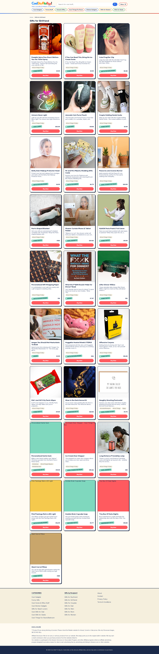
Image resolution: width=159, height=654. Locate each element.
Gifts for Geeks (118, 9)
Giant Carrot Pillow (39, 567)
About (99, 593)
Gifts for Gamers (105, 9)
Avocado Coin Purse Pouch (76, 115)
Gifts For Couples (71, 603)
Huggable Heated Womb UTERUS (78, 342)
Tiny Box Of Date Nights (108, 514)
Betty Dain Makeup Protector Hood (45, 171)
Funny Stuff (49, 9)
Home (31, 17)
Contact (100, 596)
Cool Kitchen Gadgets (39, 606)
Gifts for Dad (69, 606)
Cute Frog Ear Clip (106, 57)
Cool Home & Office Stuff (40, 603)
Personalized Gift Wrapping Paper (45, 285)
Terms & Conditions (104, 602)
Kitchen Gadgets (91, 9)
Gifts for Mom (69, 612)
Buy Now (45, 75)
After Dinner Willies (107, 285)
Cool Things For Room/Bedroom (43, 618)
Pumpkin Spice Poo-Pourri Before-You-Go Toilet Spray (45, 58)
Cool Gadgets (37, 9)
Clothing (70, 126)
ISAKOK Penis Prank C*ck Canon (111, 228)
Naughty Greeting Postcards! (110, 400)
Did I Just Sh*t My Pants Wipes (43, 400)
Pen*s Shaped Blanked (40, 228)
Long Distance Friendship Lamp (111, 456)
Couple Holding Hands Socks (110, 115)
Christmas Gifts (72, 412)
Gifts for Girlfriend (108, 71)
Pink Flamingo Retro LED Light (43, 514)
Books (69, 298)
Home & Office (61, 9)
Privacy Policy (102, 599)
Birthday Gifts (72, 523)
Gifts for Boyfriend (40, 298)
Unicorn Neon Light (39, 115)
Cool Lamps (37, 126)
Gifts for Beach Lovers (39, 609)
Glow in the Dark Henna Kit (76, 400)
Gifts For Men (69, 609)
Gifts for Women (70, 615)
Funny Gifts (38, 71)
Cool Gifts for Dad (38, 612)
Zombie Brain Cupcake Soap (76, 514)
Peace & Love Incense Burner (111, 171)
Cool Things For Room (76, 9)
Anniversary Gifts (107, 523)
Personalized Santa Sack (41, 456)
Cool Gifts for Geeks (39, 615)
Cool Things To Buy (107, 412)
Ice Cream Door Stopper (75, 456)
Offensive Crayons (106, 342)
